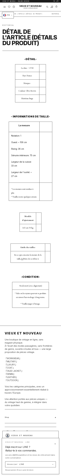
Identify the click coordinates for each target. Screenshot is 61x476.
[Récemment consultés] (14, 7)
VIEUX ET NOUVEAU (30, 7)
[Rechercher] (47, 7)
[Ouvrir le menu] (4, 7)
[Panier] (56, 7)
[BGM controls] (51, 7)
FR (54, 1)
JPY (57, 1)
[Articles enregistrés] (9, 7)
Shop (7, 417)
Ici (22, 258)
